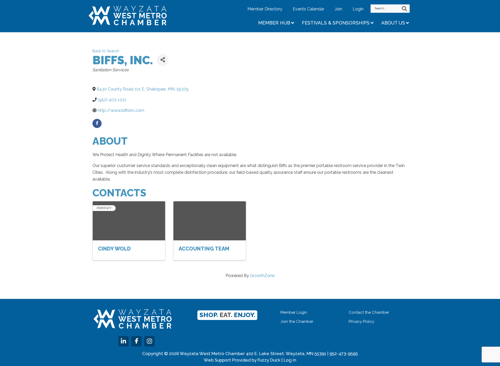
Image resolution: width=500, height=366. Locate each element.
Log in (290, 360)
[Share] (162, 60)
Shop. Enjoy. (227, 315)
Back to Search (105, 51)
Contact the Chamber (369, 312)
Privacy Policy (361, 321)
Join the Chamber (296, 321)
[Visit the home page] (132, 319)
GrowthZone (262, 275)
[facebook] (97, 123)
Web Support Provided (227, 360)
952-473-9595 (343, 353)
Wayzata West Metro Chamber (134, 15)
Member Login (293, 312)
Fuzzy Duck (269, 360)
